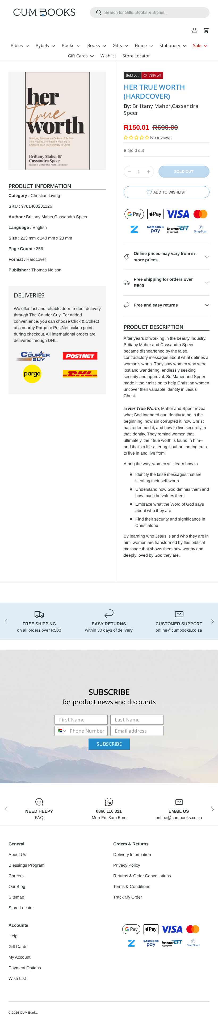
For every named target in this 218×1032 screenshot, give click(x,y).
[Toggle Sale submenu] (205, 46)
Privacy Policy (126, 865)
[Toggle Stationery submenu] (184, 46)
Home (141, 45)
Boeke (68, 45)
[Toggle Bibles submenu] (27, 46)
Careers (16, 876)
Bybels (42, 45)
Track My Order (127, 897)
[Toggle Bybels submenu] (53, 46)
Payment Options (25, 968)
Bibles (17, 45)
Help (13, 936)
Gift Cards (78, 56)
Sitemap (16, 897)
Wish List (17, 978)
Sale (197, 45)
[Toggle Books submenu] (104, 46)
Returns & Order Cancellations (142, 876)
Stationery (170, 45)
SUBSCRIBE (109, 744)
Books (93, 45)
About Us (17, 854)
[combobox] (149, 12)
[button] (206, 30)
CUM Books (28, 1012)
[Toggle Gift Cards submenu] (92, 56)
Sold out (184, 171)
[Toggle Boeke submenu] (79, 46)
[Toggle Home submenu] (151, 46)
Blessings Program (26, 865)
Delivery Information (132, 854)
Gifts (117, 45)
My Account (19, 957)
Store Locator (136, 56)
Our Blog (17, 886)
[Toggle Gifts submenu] (126, 46)
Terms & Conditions (131, 886)
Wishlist (108, 56)
